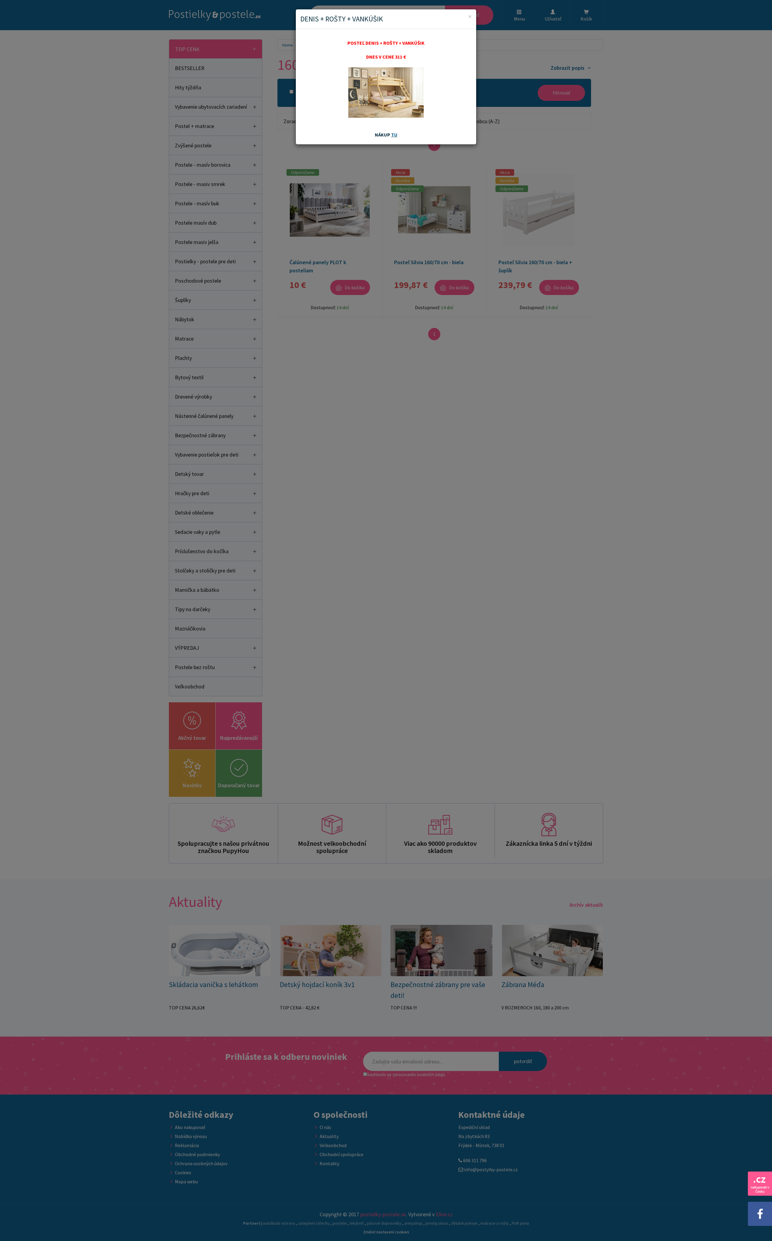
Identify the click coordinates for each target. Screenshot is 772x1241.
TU (394, 135)
